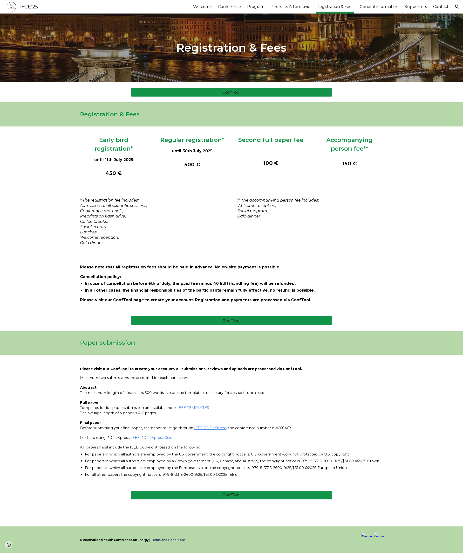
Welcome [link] (202, 6)
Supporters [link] (416, 6)
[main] (232, 47)
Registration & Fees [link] (335, 6)
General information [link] (379, 6)
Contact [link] (441, 6)
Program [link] (255, 6)
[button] (457, 7)
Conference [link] (229, 6)
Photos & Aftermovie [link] (290, 6)
